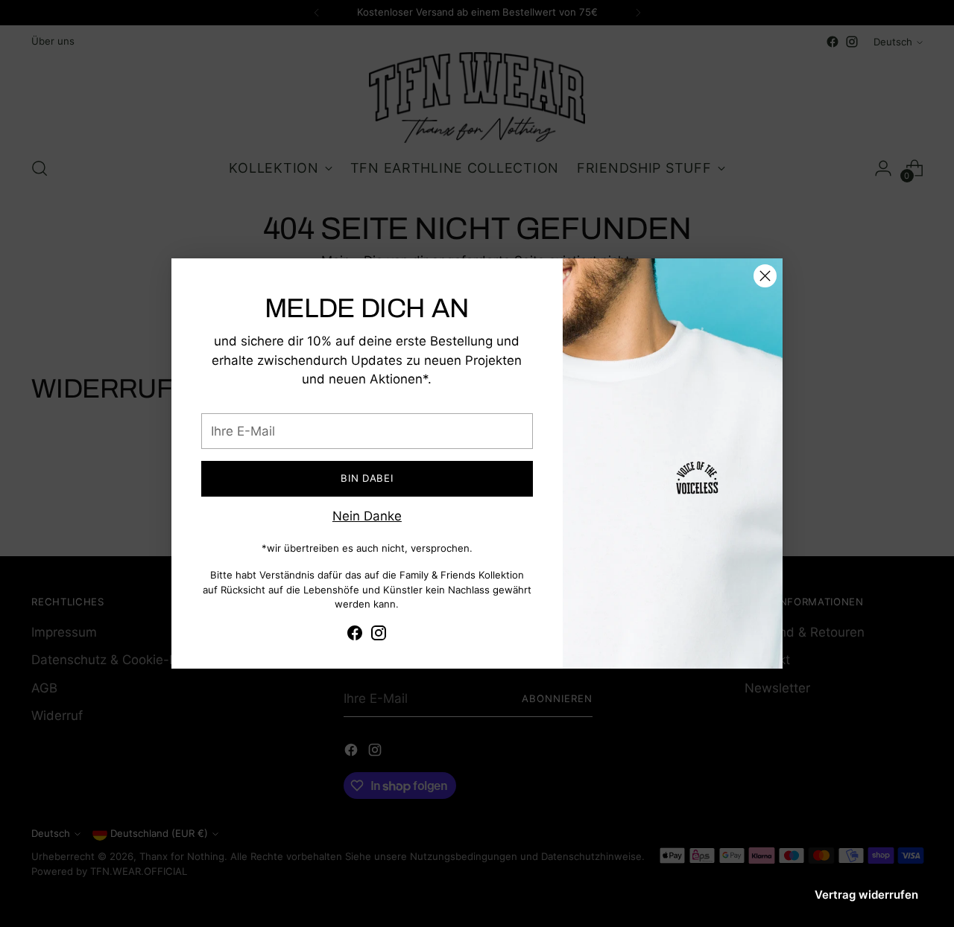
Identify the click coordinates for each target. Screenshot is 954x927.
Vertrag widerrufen (866, 895)
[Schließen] (765, 275)
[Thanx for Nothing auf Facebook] (355, 636)
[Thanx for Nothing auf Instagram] (379, 636)
